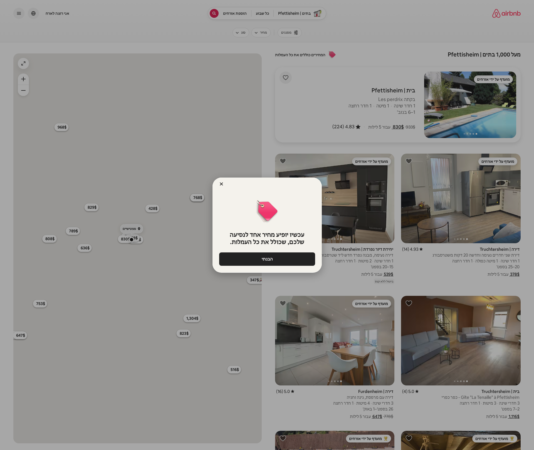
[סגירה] (221, 184)
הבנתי (267, 259)
